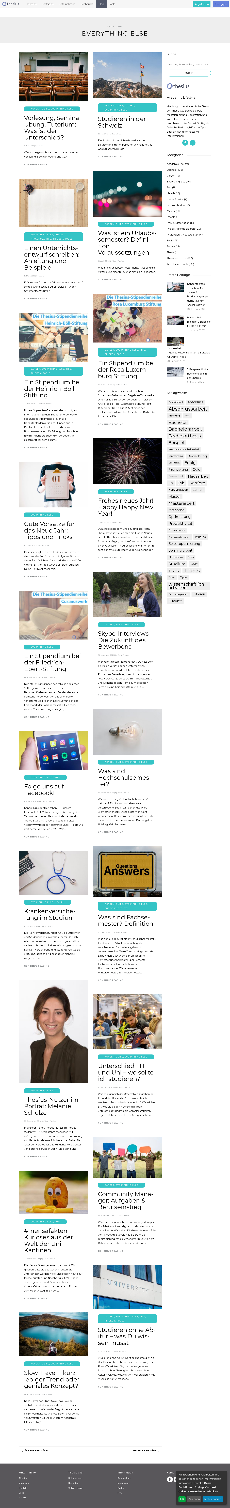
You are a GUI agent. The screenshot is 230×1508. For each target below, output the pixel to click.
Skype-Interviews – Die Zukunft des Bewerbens (125, 640)
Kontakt (23, 1487)
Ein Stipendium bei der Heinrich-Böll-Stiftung (52, 389)
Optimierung (179, 517)
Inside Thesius (175, 199)
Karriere (197, 482)
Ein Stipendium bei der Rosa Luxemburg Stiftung (126, 370)
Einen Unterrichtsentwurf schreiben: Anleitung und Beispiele (51, 257)
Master (171, 211)
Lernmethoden (176, 205)
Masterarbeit (181, 503)
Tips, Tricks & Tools (59, 239)
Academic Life (40, 109)
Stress (191, 557)
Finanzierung (178, 469)
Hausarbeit (198, 476)
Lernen (198, 490)
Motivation (177, 510)
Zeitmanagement (178, 594)
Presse (22, 1497)
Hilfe (171, 483)
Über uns (24, 1483)
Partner (121, 1487)
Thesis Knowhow (116, 908)
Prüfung (200, 536)
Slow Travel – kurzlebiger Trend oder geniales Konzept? (51, 1379)
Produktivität (180, 523)
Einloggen (221, 4)
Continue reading (36, 164)
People (171, 217)
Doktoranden (75, 1478)
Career (129, 105)
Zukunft (175, 601)
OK (182, 1499)
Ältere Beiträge (36, 1450)
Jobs (21, 1492)
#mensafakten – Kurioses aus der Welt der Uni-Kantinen (48, 1240)
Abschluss (195, 402)
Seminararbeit (180, 550)
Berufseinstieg (176, 456)
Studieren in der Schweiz (122, 122)
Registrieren (201, 4)
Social (170, 240)
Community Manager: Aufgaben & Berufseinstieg (125, 1200)
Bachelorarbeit (185, 429)
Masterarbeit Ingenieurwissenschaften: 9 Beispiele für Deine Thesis (188, 352)
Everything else (62, 109)
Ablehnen (194, 1499)
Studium (177, 564)
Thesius (172, 577)
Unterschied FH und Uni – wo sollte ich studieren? (126, 1072)
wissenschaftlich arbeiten (186, 586)
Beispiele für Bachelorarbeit (184, 449)
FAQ (120, 1492)
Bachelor (172, 169)
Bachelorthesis (185, 435)
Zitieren (199, 594)
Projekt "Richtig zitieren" (181, 228)
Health (59, 902)
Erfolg (190, 462)
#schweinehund (176, 402)
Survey (171, 246)
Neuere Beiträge (144, 1450)
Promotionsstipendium (179, 537)
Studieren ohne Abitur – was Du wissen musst (127, 1336)
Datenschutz (124, 1478)
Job (181, 483)
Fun (57, 777)
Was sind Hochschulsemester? (124, 777)
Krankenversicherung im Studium (49, 914)
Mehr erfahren (212, 1499)
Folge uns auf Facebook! (44, 790)
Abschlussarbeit (188, 408)
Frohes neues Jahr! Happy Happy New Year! (126, 507)
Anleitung (174, 415)
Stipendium (176, 557)
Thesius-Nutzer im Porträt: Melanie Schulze (51, 1106)
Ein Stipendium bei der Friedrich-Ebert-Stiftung (52, 662)
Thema (174, 570)
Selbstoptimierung (184, 543)
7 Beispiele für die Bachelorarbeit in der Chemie (197, 373)
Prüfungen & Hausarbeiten (183, 234)
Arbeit (187, 415)
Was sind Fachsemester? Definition (125, 920)
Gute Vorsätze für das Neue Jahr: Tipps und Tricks (49, 530)
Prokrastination (177, 530)
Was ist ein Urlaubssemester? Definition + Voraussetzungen (127, 242)
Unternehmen (75, 1487)
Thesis (170, 252)
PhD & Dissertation (178, 222)
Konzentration (178, 489)
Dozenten (73, 1483)
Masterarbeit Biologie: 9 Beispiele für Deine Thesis (199, 322)
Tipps (183, 577)
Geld (196, 470)
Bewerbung (197, 456)
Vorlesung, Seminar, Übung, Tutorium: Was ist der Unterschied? (53, 127)
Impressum (123, 1483)
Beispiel (176, 442)
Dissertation (174, 463)
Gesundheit (176, 476)
